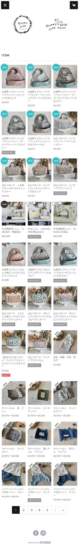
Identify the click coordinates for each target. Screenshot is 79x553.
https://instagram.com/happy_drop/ (43, 533)
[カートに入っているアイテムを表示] (74, 5)
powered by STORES (39, 543)
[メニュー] (5, 5)
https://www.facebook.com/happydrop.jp (36, 533)
